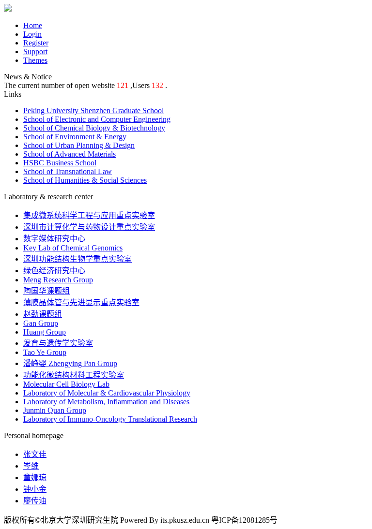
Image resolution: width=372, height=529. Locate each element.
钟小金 (34, 489)
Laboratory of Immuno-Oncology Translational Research (110, 419)
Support (35, 51)
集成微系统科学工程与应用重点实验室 (89, 215)
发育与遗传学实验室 (58, 343)
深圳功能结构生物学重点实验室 (77, 259)
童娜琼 (34, 477)
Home (32, 25)
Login (32, 34)
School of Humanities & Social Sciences (85, 180)
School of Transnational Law (67, 171)
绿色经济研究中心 (54, 270)
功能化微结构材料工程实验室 (73, 375)
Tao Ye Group (44, 352)
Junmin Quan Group (54, 410)
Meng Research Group (58, 280)
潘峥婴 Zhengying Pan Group (70, 363)
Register (35, 43)
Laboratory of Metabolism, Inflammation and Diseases (106, 401)
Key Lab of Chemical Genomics (73, 248)
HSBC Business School (59, 163)
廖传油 (34, 501)
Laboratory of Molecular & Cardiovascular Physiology (106, 393)
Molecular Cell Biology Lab (66, 384)
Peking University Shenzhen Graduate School (93, 110)
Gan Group (40, 323)
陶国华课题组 (46, 291)
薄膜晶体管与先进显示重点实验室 (81, 302)
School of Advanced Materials (69, 154)
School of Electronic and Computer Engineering (96, 119)
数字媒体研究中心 (54, 239)
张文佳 (34, 454)
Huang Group (44, 332)
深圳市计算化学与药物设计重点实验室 (89, 227)
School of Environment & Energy (74, 136)
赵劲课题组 (42, 314)
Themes (35, 60)
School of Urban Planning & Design (79, 145)
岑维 (31, 466)
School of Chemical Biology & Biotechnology (94, 128)
